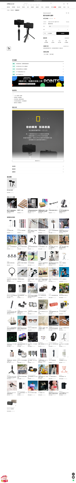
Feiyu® (60, 261)
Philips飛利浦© (19, 342)
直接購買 (62, 33)
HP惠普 (18, 310)
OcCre (8, 326)
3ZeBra (8, 229)
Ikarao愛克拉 (40, 277)
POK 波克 (60, 342)
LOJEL (50, 375)
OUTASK (8, 375)
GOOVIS (60, 277)
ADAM (8, 261)
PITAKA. (8, 342)
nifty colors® (51, 277)
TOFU (60, 326)
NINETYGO (30, 391)
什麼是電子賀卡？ (66, 46)
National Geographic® (10, 188)
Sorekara (29, 342)
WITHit (8, 391)
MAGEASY (29, 294)
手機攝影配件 (17, 10)
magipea (29, 229)
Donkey (39, 375)
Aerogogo (61, 294)
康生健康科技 (40, 342)
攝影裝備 (12, 10)
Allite (39, 310)
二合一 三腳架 (46, 54)
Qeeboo (60, 375)
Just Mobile (61, 229)
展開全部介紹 (37, 160)
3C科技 (8, 10)
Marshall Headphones (42, 294)
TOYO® (50, 310)
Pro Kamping (30, 310)
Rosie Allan (30, 326)
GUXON (29, 245)
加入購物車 (50, 33)
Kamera (18, 229)
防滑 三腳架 (51, 54)
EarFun (50, 294)
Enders (18, 375)
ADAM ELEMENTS (52, 229)
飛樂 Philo (61, 391)
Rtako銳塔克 (9, 245)
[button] (9, 49)
